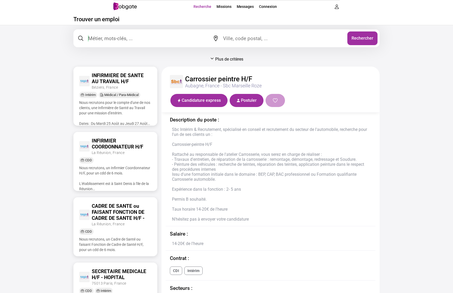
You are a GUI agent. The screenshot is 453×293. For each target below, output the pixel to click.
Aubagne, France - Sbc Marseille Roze (223, 85)
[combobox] (283, 38)
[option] (176, 271)
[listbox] (270, 270)
